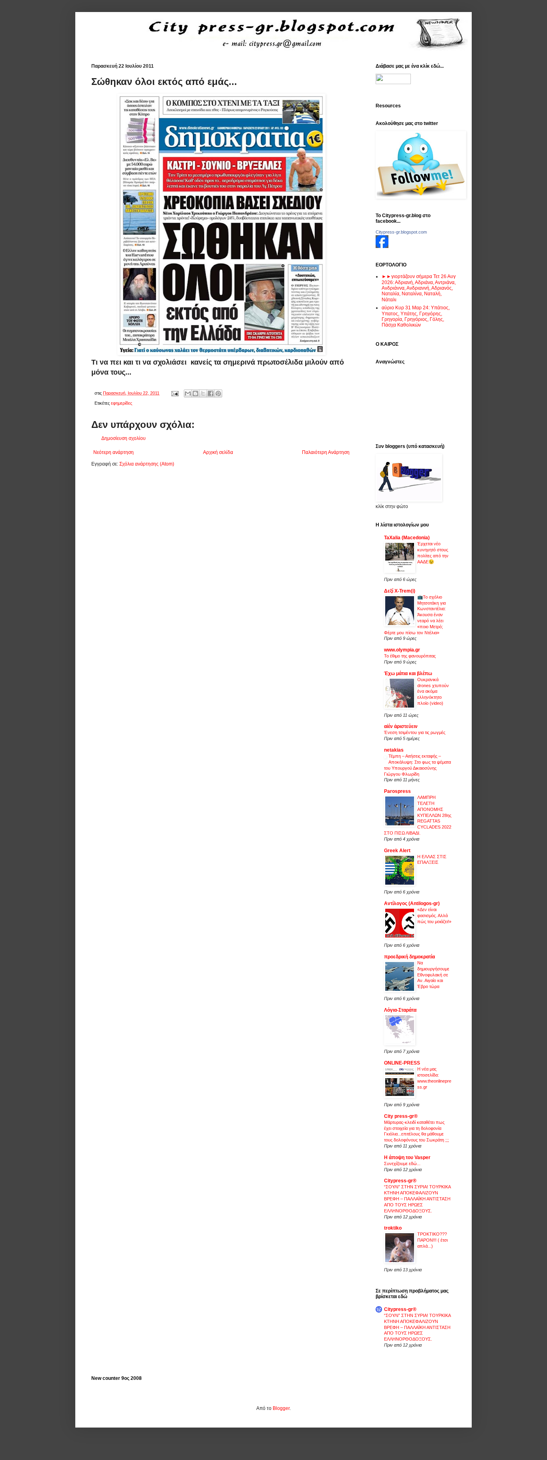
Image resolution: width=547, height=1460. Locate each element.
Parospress (397, 791)
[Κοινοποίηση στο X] (203, 393)
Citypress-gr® (400, 1181)
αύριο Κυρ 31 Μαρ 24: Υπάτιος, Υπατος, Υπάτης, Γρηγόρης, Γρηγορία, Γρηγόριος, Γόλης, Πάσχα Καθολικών (416, 316)
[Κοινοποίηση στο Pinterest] (218, 393)
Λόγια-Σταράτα (400, 1010)
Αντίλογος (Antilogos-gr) (412, 903)
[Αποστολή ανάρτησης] (174, 393)
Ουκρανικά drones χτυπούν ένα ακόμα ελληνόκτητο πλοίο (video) (433, 691)
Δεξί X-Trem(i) (399, 591)
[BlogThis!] (195, 393)
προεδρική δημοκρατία (409, 957)
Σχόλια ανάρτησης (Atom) (146, 464)
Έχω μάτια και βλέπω (408, 673)
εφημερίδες (121, 403)
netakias (394, 750)
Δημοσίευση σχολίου (123, 438)
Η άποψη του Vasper (407, 1157)
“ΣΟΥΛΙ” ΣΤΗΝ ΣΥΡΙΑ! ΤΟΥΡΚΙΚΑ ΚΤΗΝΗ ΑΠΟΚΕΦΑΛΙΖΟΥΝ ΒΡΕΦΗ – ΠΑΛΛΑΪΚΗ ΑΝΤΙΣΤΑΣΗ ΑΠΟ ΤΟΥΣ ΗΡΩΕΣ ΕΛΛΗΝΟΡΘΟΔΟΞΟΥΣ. (417, 1198)
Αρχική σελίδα (218, 452)
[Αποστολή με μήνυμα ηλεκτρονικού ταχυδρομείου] (188, 393)
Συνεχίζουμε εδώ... (402, 1163)
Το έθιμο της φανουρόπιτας (410, 655)
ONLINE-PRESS (402, 1063)
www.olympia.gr (402, 650)
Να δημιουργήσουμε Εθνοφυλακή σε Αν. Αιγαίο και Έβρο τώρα (433, 974)
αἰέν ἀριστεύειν (401, 726)
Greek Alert (397, 850)
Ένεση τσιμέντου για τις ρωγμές (414, 732)
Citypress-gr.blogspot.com (401, 232)
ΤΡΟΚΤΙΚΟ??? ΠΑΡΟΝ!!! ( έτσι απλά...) (432, 1240)
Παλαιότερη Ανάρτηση (326, 452)
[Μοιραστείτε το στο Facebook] (211, 393)
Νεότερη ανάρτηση (113, 452)
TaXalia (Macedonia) (407, 537)
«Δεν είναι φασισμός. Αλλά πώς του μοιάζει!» (434, 915)
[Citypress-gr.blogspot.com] (382, 246)
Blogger (281, 1408)
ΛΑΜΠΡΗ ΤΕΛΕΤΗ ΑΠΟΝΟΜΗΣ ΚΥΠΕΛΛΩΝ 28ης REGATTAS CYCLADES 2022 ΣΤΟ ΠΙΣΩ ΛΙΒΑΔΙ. (417, 815)
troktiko (393, 1228)
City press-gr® (401, 1116)
